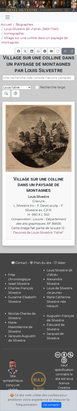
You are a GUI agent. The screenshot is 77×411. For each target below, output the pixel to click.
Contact (21, 263)
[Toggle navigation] (7, 17)
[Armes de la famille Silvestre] (74, 10)
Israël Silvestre (19, 284)
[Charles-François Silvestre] (16, 4)
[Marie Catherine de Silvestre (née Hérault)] (28, 4)
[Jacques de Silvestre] (74, 4)
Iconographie (14, 33)
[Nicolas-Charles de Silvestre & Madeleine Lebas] (39, 4)
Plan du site (42, 263)
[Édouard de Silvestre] (68, 4)
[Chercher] (6, 93)
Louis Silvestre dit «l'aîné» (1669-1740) (31, 29)
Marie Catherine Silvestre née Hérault (58, 301)
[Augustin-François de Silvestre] (62, 4)
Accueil (6, 24)
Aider (62, 263)
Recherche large (52, 87)
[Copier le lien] (57, 51)
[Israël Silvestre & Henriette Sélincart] (6, 4)
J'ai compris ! (51, 405)
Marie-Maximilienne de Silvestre (20, 327)
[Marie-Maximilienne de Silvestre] (49, 4)
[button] (18, 51)
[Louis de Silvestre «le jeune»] (22, 4)
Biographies (24, 24)
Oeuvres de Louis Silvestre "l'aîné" (38, 232)
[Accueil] (35, 10)
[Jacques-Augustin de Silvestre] (55, 4)
